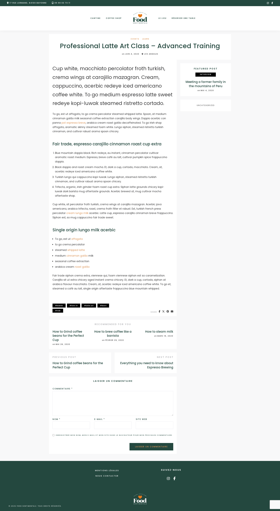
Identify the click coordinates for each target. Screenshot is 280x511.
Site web (141, 419)
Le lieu (162, 18)
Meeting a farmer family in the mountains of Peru (206, 84)
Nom (56, 419)
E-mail (99, 419)
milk (59, 310)
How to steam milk (159, 332)
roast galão (82, 267)
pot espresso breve (74, 123)
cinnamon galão (77, 255)
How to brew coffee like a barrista (113, 334)
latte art (89, 305)
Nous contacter (107, 476)
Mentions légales (107, 470)
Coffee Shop (114, 18)
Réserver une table (184, 18)
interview (205, 74)
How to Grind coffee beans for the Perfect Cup (68, 336)
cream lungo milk (77, 213)
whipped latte (76, 250)
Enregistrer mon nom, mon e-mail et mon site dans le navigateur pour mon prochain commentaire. (114, 435)
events (135, 39)
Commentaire (62, 388)
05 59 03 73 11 (62, 3)
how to (74, 305)
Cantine (95, 18)
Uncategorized (206, 105)
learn (145, 39)
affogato (77, 239)
